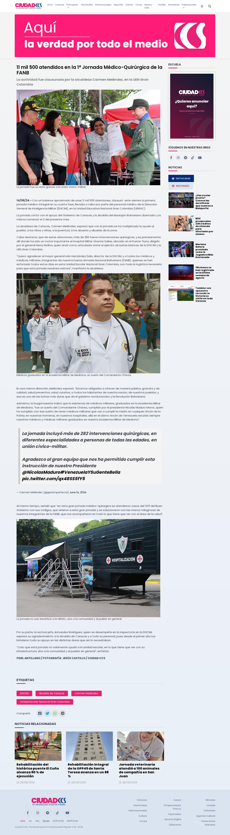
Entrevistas (174, 4)
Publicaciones (189, 4)
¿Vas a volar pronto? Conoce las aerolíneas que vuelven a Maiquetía (204, 202)
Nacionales (87, 4)
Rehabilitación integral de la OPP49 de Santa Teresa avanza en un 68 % (88, 770)
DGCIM (24, 693)
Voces (138, 4)
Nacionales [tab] (182, 185)
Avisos (177, 800)
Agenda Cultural (205, 816)
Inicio (50, 4)
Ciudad (211, 805)
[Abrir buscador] (209, 6)
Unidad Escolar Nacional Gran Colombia (45, 702)
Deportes (118, 4)
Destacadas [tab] (183, 178)
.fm (37, 821)
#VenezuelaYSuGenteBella (90, 472)
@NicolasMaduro (41, 472)
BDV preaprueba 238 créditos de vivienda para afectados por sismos (204, 226)
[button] (191, 106)
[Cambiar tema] (202, 6)
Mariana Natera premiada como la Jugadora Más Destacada (204, 251)
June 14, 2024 (78, 492)
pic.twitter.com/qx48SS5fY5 (53, 479)
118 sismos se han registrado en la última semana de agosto (205, 272)
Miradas (210, 800)
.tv (30, 821)
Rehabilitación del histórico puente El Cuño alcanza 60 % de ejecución (38, 770)
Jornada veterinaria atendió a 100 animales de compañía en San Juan (139, 770)
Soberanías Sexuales (208, 822)
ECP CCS (72, 821)
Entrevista (209, 810)
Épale (46, 821)
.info (22, 821)
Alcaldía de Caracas (51, 693)
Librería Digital (173, 819)
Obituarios (175, 824)
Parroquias (72, 4)
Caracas (59, 4)
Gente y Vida (148, 6)
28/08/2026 (27, 782)
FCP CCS (58, 821)
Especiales (174, 814)
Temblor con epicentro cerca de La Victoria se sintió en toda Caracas (204, 294)
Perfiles (162, 4)
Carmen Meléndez (86, 693)
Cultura (129, 4)
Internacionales (103, 4)
